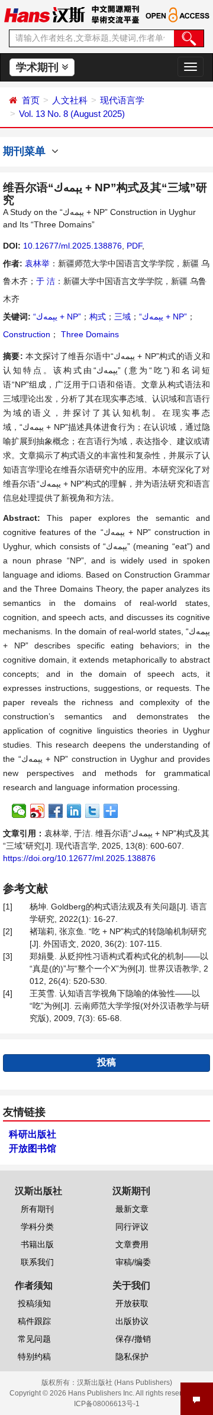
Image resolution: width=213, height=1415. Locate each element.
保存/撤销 (133, 1339)
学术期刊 (39, 67)
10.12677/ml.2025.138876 (72, 245)
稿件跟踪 (34, 1321)
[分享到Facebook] (56, 811)
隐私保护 (132, 1356)
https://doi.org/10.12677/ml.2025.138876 (79, 858)
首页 (31, 100)
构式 (97, 316)
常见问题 (34, 1339)
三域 (122, 316)
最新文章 (132, 1209)
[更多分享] (111, 811)
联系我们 (37, 1262)
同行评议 (132, 1226)
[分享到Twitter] (92, 811)
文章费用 (132, 1244)
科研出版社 (32, 1134)
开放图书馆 (32, 1148)
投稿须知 (34, 1303)
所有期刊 (37, 1209)
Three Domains (89, 334)
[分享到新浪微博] (37, 811)
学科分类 (37, 1226)
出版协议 (132, 1321)
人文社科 (70, 100)
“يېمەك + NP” (57, 316)
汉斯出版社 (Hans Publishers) (124, 1382)
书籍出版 (37, 1244)
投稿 (106, 1062)
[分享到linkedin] (74, 811)
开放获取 (132, 1303)
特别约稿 (34, 1356)
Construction (26, 334)
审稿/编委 (133, 1262)
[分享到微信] (19, 811)
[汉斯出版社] (44, 14)
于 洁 (45, 281)
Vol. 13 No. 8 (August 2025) (72, 114)
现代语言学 (122, 100)
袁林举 (37, 263)
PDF (134, 245)
